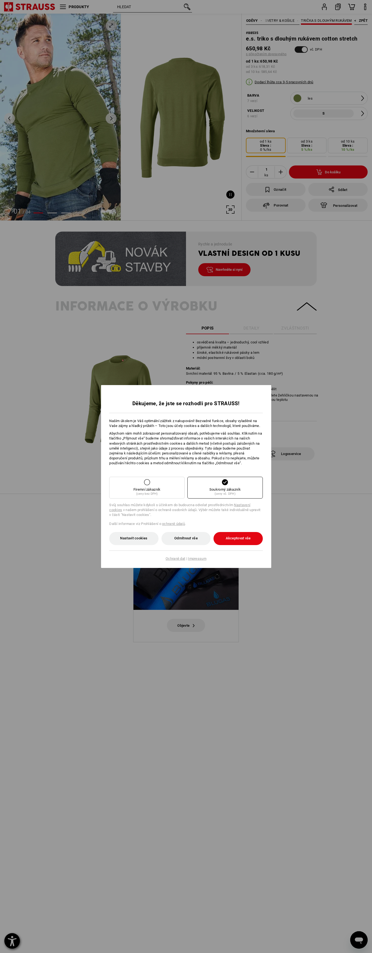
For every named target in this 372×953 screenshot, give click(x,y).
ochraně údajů (173, 524)
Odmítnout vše (186, 538)
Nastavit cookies (133, 538)
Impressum (197, 559)
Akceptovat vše (238, 538)
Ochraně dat (175, 559)
